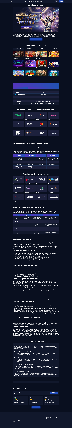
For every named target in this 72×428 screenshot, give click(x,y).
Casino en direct (29, 48)
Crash (41, 48)
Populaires (18, 48)
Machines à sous (53, 48)
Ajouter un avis (54, 392)
